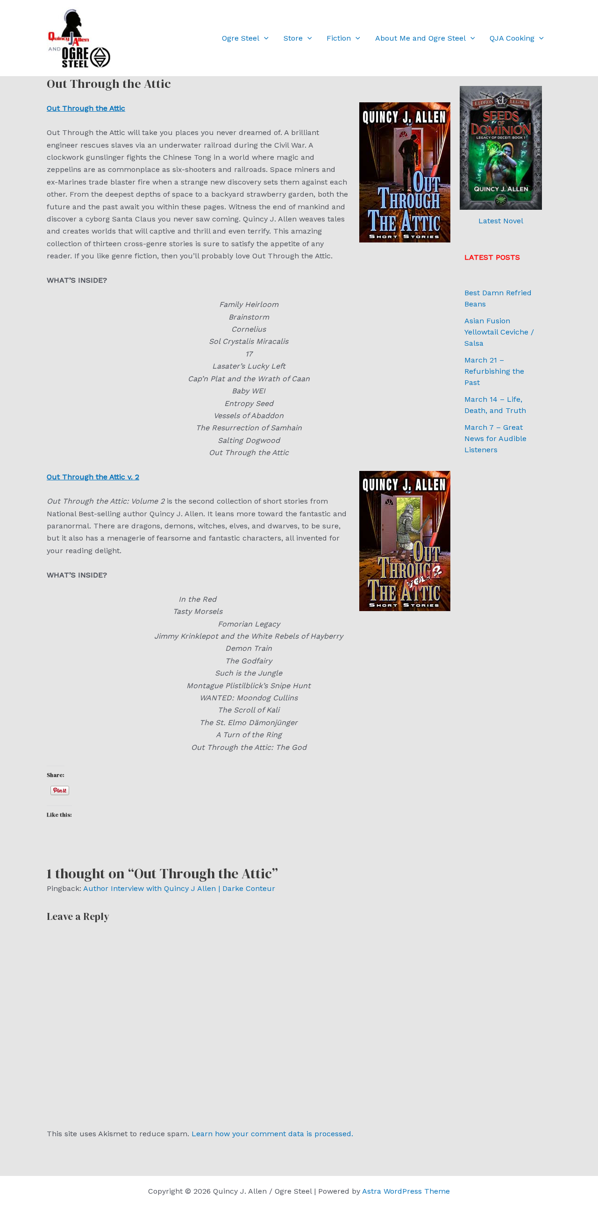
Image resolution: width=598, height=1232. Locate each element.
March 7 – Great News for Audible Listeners (495, 438)
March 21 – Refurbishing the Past (494, 371)
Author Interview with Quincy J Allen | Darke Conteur (179, 888)
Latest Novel (500, 220)
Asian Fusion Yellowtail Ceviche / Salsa (499, 332)
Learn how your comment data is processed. (272, 1133)
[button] (264, 38)
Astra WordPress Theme (406, 1191)
